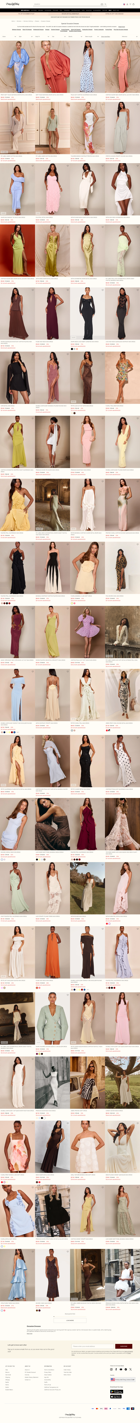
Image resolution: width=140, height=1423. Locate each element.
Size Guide (8, 1375)
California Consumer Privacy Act (52, 1389)
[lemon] (72, 603)
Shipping (7, 1377)
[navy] (4, 732)
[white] (44, 1118)
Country (112, 1375)
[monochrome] (109, 730)
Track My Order (68, 1372)
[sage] (74, 349)
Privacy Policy (47, 1372)
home (13, 21)
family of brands (129, 1351)
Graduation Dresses (87, 29)
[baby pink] (109, 924)
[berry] (37, 1054)
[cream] (7, 732)
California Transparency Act (51, 1387)
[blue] (14, 732)
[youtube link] (121, 1369)
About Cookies (48, 1375)
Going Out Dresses (76, 29)
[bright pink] (39, 988)
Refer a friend (67, 1375)
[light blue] (2, 859)
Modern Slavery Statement (31, 1377)
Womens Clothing (28, 21)
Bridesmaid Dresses (38, 29)
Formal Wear (108, 29)
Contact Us (27, 1379)
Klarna (7, 1384)
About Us (27, 1370)
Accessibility (47, 1379)
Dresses (37, 21)
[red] (107, 730)
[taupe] (44, 859)
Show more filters (105, 36)
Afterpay (7, 1379)
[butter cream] (4, 859)
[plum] (39, 1310)
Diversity (27, 1375)
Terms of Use (47, 1384)
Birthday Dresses (16, 29)
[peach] (77, 349)
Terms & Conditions (49, 1370)
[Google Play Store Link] (116, 1392)
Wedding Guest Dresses (75, 31)
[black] (72, 349)
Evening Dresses (55, 29)
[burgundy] (9, 603)
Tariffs (45, 1382)
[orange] (37, 988)
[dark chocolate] (42, 1054)
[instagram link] (111, 1369)
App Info (46, 1377)
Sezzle (7, 1387)
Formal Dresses (65, 29)
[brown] (37, 1310)
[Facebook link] (116, 1369)
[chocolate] (74, 413)
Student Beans (9, 1389)
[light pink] (74, 603)
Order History (67, 1370)
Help (6, 1370)
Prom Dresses (63, 31)
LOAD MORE (70, 1320)
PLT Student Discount (30, 1372)
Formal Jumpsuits (99, 29)
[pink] (4, 1182)
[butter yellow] (72, 413)
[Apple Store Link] (116, 1396)
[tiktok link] (126, 1369)
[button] (124, 4)
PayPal (7, 1382)
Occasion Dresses (45, 21)
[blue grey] (4, 603)
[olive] (39, 1054)
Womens (19, 21)
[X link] (130, 1369)
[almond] (4, 988)
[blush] (2, 603)
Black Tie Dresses (27, 29)
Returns (7, 1372)
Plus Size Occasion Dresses (121, 29)
